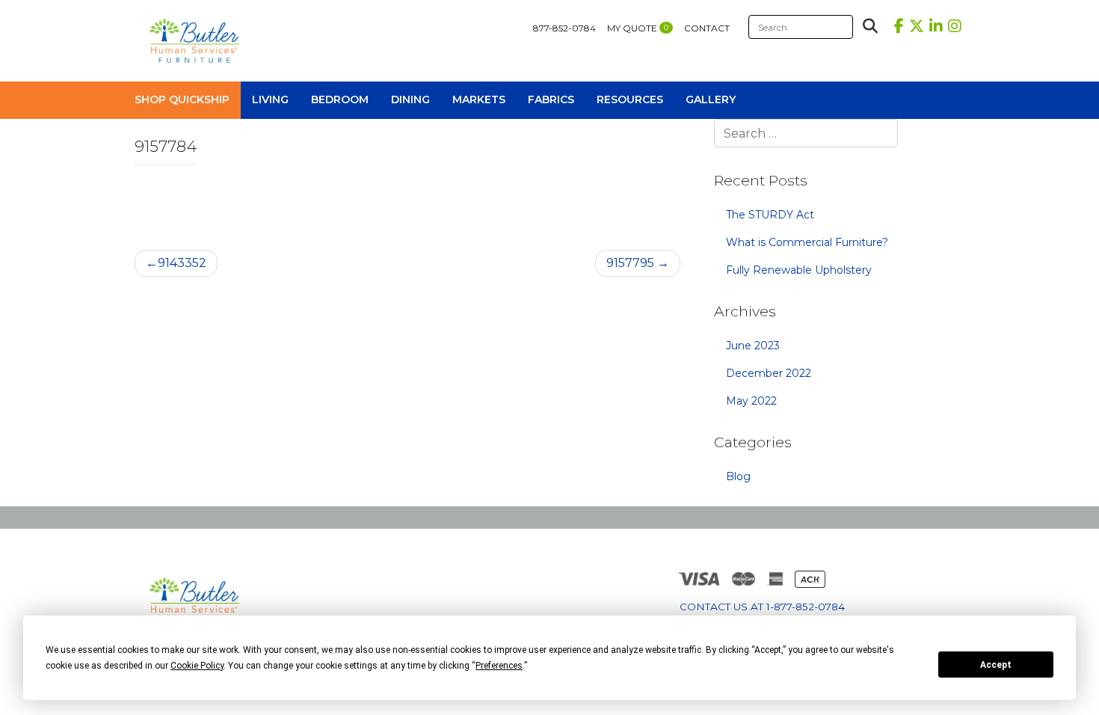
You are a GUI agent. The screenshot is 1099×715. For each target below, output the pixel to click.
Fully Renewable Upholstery (799, 270)
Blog (738, 476)
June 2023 (753, 345)
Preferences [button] (499, 665)
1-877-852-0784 (805, 607)
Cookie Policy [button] (197, 665)
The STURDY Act (770, 214)
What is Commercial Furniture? (807, 242)
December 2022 (768, 373)
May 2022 (751, 401)
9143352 (182, 263)
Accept (996, 665)
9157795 (630, 263)
